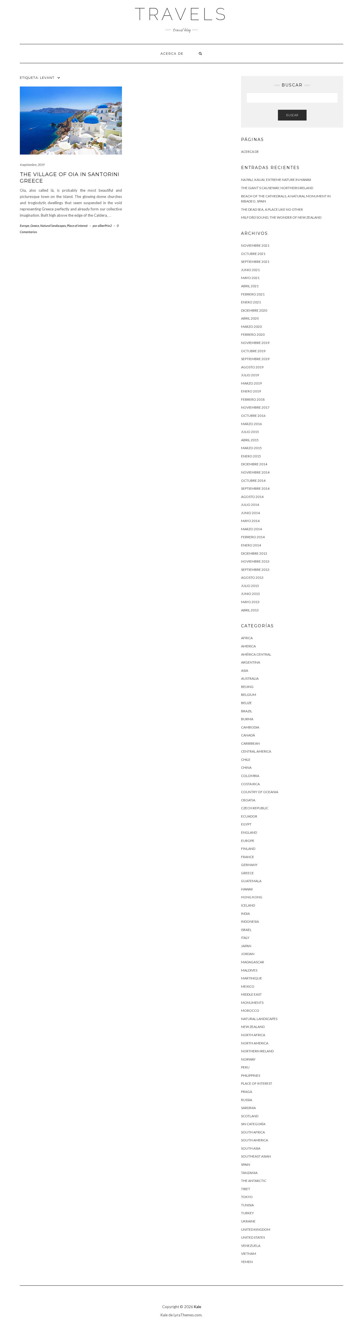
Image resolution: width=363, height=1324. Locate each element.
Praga (246, 1091)
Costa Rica (250, 784)
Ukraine (248, 1221)
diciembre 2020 (254, 310)
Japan (246, 946)
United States (253, 1237)
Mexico (247, 986)
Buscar (292, 115)
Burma (247, 719)
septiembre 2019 (255, 359)
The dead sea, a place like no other (272, 209)
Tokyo (247, 1197)
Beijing (247, 687)
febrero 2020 (253, 334)
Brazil (246, 711)
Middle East (251, 994)
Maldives (249, 970)
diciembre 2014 (254, 464)
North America (254, 1043)
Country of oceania (259, 792)
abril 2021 (250, 286)
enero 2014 (251, 545)
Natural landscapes (53, 225)
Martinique (251, 978)
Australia (250, 678)
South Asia (250, 1148)
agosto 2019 (252, 367)
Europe (24, 225)
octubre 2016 (253, 415)
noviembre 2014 (255, 472)
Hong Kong (251, 897)
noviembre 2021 (255, 245)
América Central (256, 654)
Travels (181, 14)
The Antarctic (253, 1181)
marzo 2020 (251, 326)
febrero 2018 (253, 399)
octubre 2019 (253, 351)
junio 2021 (250, 270)
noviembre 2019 (255, 343)
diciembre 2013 (254, 553)
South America (254, 1140)
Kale (197, 1306)
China (246, 767)
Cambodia (250, 727)
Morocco (250, 1010)
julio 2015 (250, 432)
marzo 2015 (251, 448)
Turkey (247, 1213)
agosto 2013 (252, 577)
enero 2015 (251, 456)
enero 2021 (251, 302)
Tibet (245, 1189)
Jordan (247, 954)
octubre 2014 (253, 480)
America (248, 646)
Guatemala (251, 881)
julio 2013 (250, 586)
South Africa (253, 1132)
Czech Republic (254, 808)
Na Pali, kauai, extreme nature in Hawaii (276, 180)
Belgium (248, 694)
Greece (34, 225)
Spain (245, 1164)
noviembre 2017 (255, 407)
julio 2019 (250, 375)
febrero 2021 (253, 294)
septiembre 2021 (255, 261)
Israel (246, 930)
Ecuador (249, 816)
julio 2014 (250, 504)
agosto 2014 (252, 497)
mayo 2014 (250, 521)
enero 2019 (251, 391)
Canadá (248, 735)
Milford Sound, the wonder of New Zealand (281, 217)
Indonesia (250, 921)
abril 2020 (250, 318)
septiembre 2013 (255, 569)
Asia (244, 670)
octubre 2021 (253, 254)
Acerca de (172, 54)
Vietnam (248, 1253)
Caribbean (250, 743)
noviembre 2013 (255, 561)
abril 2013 (250, 610)
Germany (249, 865)
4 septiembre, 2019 (32, 164)
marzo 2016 (251, 424)
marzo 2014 (251, 529)
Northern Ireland (257, 1051)
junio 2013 (250, 594)
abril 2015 (250, 440)
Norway (248, 1059)
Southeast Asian (256, 1156)
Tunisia (247, 1205)
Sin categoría (253, 1124)
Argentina (250, 662)
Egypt (246, 824)
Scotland (249, 1116)
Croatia (248, 800)
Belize (246, 703)
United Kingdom (255, 1229)
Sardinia (248, 1108)
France (247, 857)
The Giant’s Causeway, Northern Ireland (277, 188)
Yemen (247, 1262)
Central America (256, 751)
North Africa (253, 1035)
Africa (247, 638)
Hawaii (247, 889)
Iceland (248, 905)
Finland (248, 848)
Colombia (250, 776)
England (249, 832)
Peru (245, 1067)
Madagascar (252, 962)
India (245, 913)
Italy (245, 938)
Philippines (250, 1075)
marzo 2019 (251, 383)
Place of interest (77, 225)
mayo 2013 (250, 602)
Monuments (252, 1002)
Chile (245, 759)
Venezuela (250, 1245)
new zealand (253, 1027)
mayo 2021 (250, 278)
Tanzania (249, 1173)
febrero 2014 (253, 537)
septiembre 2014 (255, 488)
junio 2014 (250, 513)
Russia (246, 1100)
